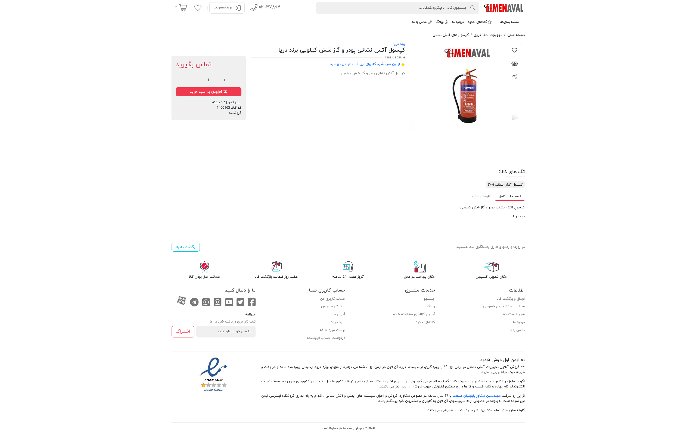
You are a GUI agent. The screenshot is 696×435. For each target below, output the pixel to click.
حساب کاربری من (332, 298)
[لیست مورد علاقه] (198, 7)
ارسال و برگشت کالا (511, 298)
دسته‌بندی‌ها (509, 22)
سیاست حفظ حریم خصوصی (504, 306)
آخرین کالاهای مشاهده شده (414, 314)
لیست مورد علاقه (332, 330)
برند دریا (399, 44)
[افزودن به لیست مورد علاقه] (514, 50)
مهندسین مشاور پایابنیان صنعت (476, 395)
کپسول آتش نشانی (505, 184)
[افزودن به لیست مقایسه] (514, 63)
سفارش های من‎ (333, 306)
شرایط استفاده (514, 314)
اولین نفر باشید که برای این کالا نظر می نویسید (365, 64)
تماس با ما (419, 22)
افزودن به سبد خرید (206, 91)
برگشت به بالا (186, 247)
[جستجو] (472, 7)
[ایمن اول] (504, 7)
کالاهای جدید (477, 22)
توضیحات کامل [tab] (510, 196)
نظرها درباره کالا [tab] (480, 196)
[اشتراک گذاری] (514, 75)
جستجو (429, 298)
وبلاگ (440, 22)
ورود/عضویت (223, 7)
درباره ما (458, 22)
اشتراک (183, 331)
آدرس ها (339, 314)
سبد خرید (338, 322)
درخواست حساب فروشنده (326, 338)
